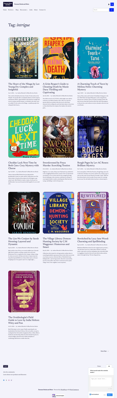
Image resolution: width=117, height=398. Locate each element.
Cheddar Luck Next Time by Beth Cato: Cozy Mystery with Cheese (23, 166)
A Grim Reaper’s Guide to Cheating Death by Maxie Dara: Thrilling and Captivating (56, 88)
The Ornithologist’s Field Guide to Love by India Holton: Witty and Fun (23, 320)
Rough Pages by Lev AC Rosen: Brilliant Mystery (92, 164)
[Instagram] (9, 380)
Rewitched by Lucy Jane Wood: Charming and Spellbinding (92, 240)
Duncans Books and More (21, 4)
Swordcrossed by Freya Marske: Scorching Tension (56, 164)
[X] (6, 380)
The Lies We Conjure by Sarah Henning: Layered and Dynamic (23, 242)
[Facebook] (3, 380)
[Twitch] (11, 380)
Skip (105, 394)
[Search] (111, 10)
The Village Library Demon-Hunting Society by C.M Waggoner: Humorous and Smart (57, 243)
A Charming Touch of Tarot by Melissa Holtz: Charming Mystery (92, 87)
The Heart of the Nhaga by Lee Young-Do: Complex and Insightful (24, 87)
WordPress (64, 389)
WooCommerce (74, 389)
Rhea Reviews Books (32, 93)
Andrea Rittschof (21, 93)
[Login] (108, 4)
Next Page (105, 351)
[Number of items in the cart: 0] (112, 4)
